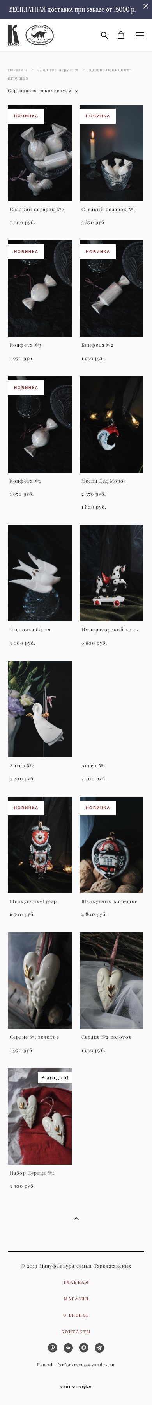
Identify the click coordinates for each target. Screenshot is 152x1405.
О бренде (76, 1315)
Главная (76, 1282)
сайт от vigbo (76, 1387)
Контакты (76, 1331)
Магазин (76, 1298)
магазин (17, 69)
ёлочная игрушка (58, 69)
